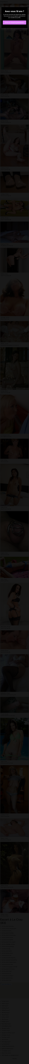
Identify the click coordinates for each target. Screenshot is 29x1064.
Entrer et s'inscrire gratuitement (14, 22)
